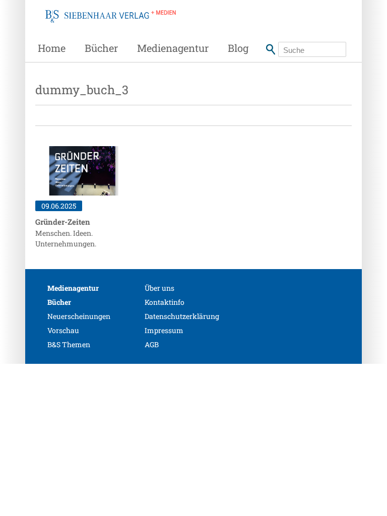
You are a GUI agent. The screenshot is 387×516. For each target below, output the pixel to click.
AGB (152, 344)
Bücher (101, 47)
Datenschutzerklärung (182, 316)
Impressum (164, 330)
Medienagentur (173, 47)
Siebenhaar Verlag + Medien (110, 27)
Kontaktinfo (164, 302)
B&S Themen (68, 344)
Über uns (159, 288)
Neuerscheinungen (78, 316)
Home (52, 47)
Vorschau (63, 330)
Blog (238, 47)
